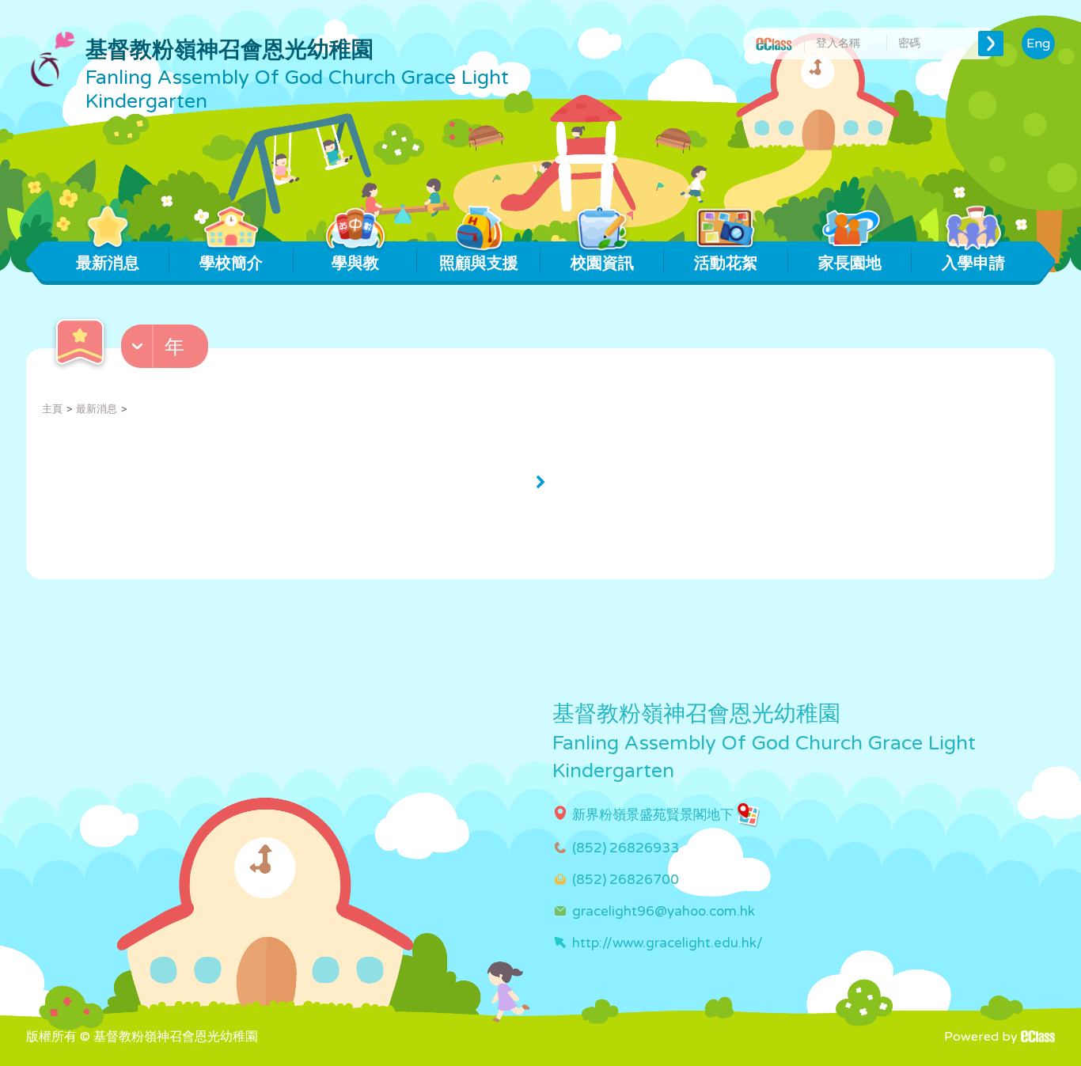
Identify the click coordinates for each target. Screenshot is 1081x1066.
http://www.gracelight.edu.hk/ (667, 943)
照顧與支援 (478, 263)
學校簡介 (231, 263)
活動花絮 (725, 263)
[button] (166, 350)
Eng (1038, 43)
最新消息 (107, 263)
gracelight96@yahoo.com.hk (663, 911)
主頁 (52, 409)
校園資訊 (602, 263)
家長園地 (850, 263)
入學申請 (973, 263)
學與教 (355, 263)
